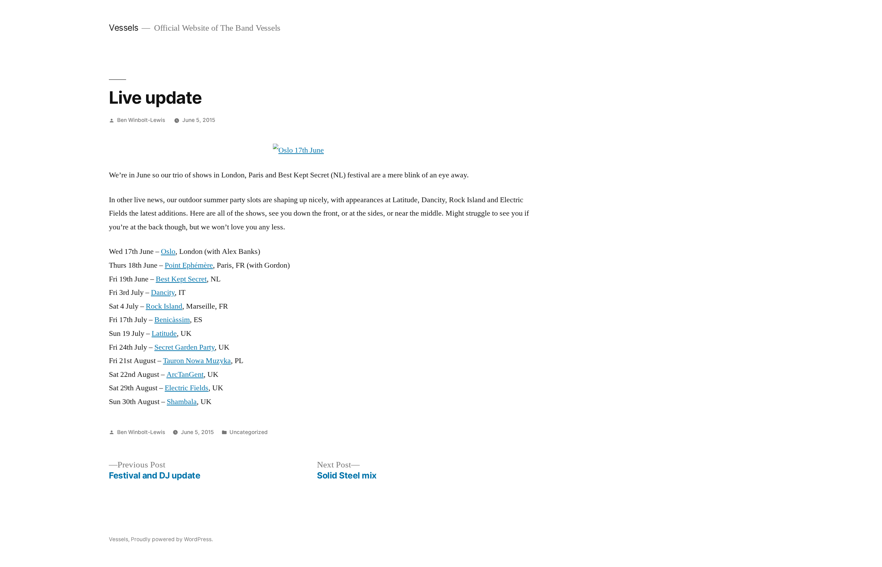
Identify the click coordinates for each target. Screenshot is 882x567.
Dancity (163, 292)
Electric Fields (186, 388)
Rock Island (164, 306)
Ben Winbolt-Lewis (141, 120)
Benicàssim (172, 319)
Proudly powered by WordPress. (172, 539)
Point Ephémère (189, 265)
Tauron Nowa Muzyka (197, 360)
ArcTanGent (185, 374)
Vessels (124, 27)
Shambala (182, 401)
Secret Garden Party (184, 347)
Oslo (168, 251)
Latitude (164, 333)
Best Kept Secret (181, 279)
